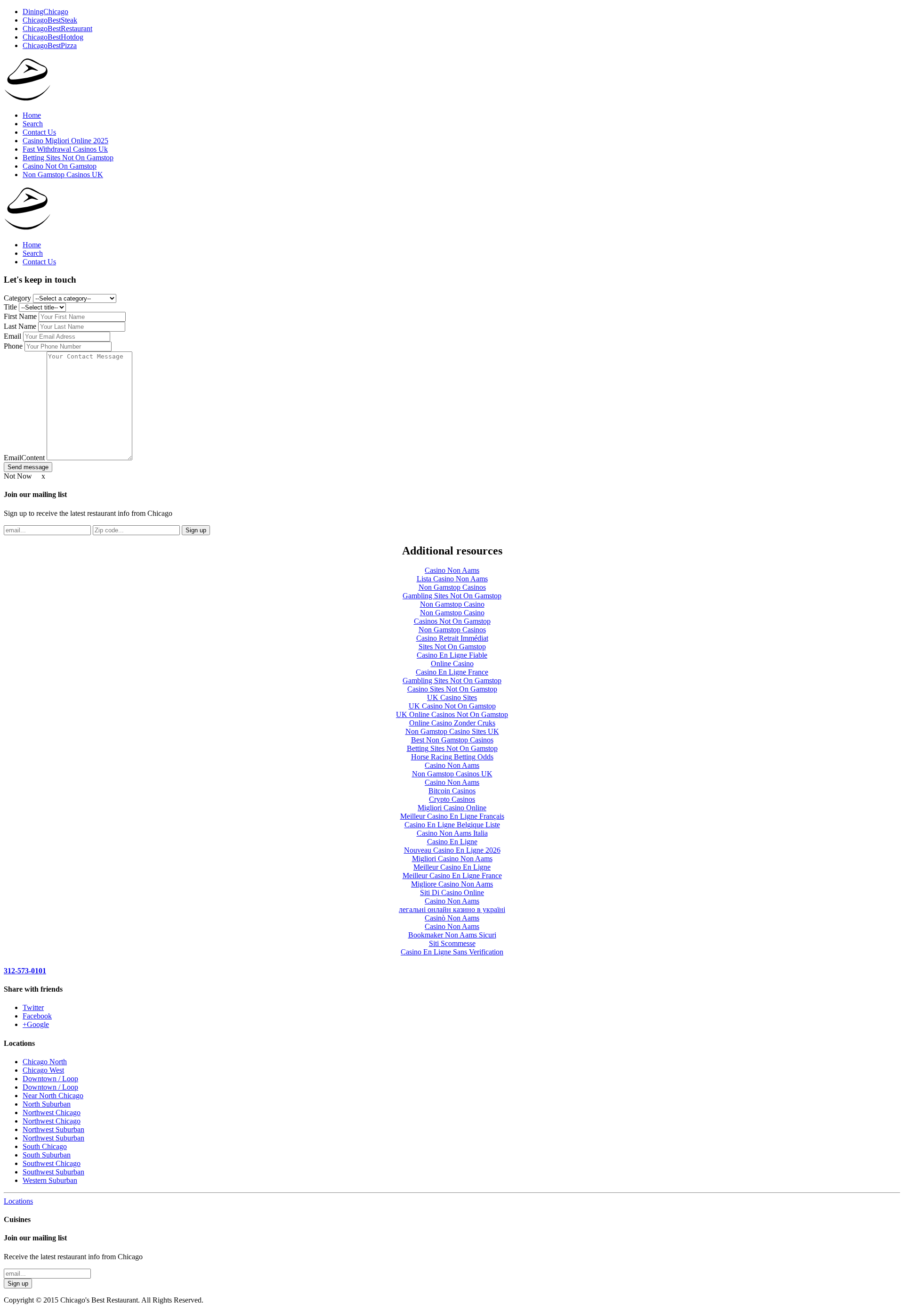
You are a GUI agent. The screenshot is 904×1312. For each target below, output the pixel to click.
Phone (14, 346)
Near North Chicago (53, 1096)
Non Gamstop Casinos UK (63, 175)
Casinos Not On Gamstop (452, 621)
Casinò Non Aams (452, 918)
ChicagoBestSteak (50, 20)
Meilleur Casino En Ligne (452, 867)
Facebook (37, 1016)
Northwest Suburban (53, 1129)
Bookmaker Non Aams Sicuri (452, 935)
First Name (21, 316)
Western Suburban (50, 1180)
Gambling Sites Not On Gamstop (452, 596)
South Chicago (45, 1146)
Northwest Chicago (52, 1112)
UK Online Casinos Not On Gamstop (452, 714)
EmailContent (25, 458)
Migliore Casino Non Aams (452, 884)
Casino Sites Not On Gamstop (452, 689)
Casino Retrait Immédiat (452, 638)
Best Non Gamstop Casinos (452, 740)
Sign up (196, 530)
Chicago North (45, 1062)
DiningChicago (45, 12)
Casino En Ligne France (452, 672)
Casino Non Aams (452, 570)
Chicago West (43, 1070)
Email (13, 336)
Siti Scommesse (452, 943)
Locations (18, 1201)
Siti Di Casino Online (452, 892)
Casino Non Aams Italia (452, 833)
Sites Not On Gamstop (452, 647)
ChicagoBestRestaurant (57, 28)
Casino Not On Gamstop (60, 166)
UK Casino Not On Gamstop (452, 706)
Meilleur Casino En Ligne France (452, 876)
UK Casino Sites (452, 697)
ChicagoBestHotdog (53, 37)
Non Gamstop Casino (452, 604)
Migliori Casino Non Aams (452, 859)
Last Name (21, 326)
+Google (36, 1024)
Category (18, 298)
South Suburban (47, 1155)
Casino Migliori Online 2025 (65, 141)
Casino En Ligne (452, 842)
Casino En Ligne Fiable (452, 655)
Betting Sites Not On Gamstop (68, 158)
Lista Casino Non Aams (452, 579)
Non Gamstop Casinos (452, 587)
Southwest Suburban (53, 1172)
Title (11, 307)
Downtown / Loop (50, 1079)
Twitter (33, 1007)
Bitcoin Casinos (452, 791)
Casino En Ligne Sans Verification (452, 952)
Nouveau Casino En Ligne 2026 (452, 850)
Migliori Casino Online (452, 808)
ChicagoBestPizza (50, 45)
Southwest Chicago (52, 1163)
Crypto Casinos (452, 799)
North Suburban (47, 1104)
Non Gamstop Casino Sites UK (452, 731)
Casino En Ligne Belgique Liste (452, 825)
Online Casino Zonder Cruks (452, 723)
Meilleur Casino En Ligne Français (452, 816)
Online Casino (452, 664)
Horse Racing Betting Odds (452, 757)
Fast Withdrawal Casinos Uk (65, 149)
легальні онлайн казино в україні (452, 909)
